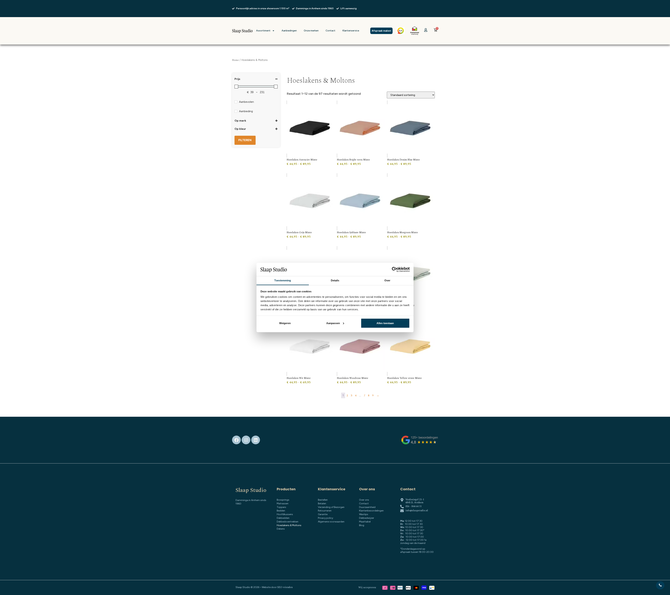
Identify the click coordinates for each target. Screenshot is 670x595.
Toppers (281, 507)
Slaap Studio (251, 490)
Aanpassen (333, 323)
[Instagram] (246, 440)
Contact (330, 30)
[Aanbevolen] (235, 101)
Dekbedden (283, 518)
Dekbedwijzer (366, 518)
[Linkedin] (255, 440)
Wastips (363, 514)
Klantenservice (350, 30)
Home (235, 60)
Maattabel (365, 521)
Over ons (364, 499)
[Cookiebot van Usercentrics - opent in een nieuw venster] (394, 269)
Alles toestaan (385, 323)
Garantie (322, 514)
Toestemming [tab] (282, 280)
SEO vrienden (285, 587)
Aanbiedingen (289, 30)
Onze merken (311, 30)
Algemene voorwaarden (331, 521)
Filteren (245, 140)
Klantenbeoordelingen (371, 510)
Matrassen (282, 503)
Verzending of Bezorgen (331, 507)
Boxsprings (283, 499)
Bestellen (323, 499)
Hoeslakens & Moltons (289, 525)
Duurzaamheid (367, 507)
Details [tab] (335, 280)
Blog (361, 525)
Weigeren (285, 323)
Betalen (322, 503)
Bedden (281, 510)
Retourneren (325, 510)
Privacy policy (325, 518)
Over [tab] (387, 280)
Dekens (281, 528)
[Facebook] (236, 440)
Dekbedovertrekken (287, 521)
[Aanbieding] (235, 111)
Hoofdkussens (285, 514)
